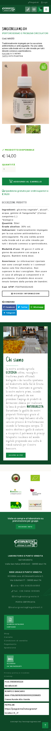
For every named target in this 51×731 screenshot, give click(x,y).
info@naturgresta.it (26, 596)
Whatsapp (38, 307)
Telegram (10, 313)
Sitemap (8, 676)
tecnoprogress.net (31, 721)
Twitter (24, 307)
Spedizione (10, 648)
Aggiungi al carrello (27, 181)
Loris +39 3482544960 (26, 585)
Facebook (10, 307)
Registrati (34, 2)
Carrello (8, 637)
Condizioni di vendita (16, 640)
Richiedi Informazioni (26, 293)
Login (45, 2)
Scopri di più (16, 455)
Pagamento (10, 644)
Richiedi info (25, 527)
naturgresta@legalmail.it (27, 607)
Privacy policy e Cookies (17, 673)
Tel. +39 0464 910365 (27, 591)
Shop (6, 633)
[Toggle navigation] (46, 9)
